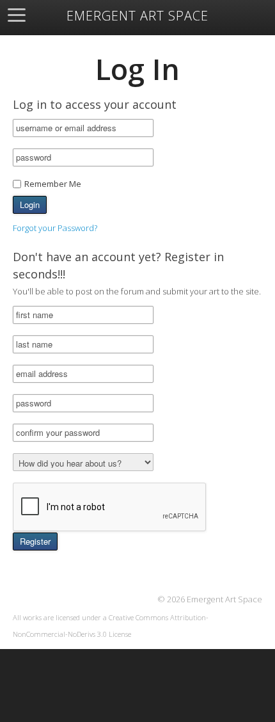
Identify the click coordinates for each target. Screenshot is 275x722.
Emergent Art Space (137, 16)
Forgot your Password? (55, 228)
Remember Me (52, 183)
